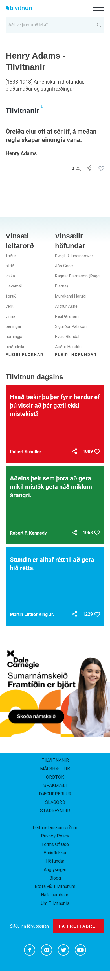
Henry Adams (21, 153)
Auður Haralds (68, 346)
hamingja (14, 336)
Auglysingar (55, 869)
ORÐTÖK (55, 777)
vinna (10, 316)
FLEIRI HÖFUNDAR (76, 354)
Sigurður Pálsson (71, 326)
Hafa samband (55, 895)
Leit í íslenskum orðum (55, 827)
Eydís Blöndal (67, 336)
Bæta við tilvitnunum (55, 886)
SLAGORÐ (55, 802)
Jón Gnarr (64, 265)
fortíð (11, 296)
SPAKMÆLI (55, 785)
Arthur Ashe (66, 306)
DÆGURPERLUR (55, 794)
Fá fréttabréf (79, 926)
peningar (13, 326)
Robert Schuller (25, 451)
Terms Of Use (55, 844)
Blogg (55, 878)
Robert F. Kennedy (28, 533)
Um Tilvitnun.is (55, 903)
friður (11, 255)
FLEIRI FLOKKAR (24, 354)
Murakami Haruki (70, 296)
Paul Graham (67, 316)
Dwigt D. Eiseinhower (74, 255)
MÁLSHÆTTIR (55, 768)
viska (10, 276)
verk (9, 306)
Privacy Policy (55, 836)
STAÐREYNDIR (55, 810)
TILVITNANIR (55, 760)
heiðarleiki (15, 346)
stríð (10, 265)
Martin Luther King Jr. (32, 614)
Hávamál (14, 286)
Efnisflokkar (55, 852)
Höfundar (55, 861)
